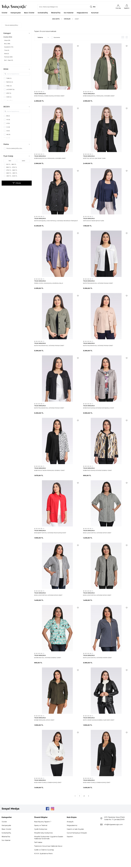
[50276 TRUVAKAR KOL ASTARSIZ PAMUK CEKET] (106, 254)
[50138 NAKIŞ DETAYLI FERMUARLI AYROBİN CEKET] (106, 66)
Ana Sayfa (56, 19)
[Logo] (14, 6)
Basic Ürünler (29, 13)
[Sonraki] (89, 796)
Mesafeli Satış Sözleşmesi (43, 833)
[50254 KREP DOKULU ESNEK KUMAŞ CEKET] (57, 753)
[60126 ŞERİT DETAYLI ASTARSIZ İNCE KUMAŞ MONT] (57, 503)
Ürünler (4, 13)
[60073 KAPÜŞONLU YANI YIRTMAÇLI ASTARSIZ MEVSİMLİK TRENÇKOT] (57, 191)
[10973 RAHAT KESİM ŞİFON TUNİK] (106, 191)
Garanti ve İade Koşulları (75, 829)
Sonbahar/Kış (43, 13)
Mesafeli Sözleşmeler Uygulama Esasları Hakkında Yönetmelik (48, 838)
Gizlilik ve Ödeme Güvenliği (44, 850)
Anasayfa (70, 822)
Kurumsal (94, 13)
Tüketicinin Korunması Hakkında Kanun (48, 846)
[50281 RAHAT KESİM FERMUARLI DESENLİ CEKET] (57, 441)
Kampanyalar (16, 13)
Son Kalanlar (69, 13)
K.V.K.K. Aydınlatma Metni (43, 853)
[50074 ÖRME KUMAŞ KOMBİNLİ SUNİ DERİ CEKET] (106, 690)
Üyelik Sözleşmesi (40, 829)
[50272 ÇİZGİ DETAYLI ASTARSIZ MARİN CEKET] (106, 628)
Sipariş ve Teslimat (40, 825)
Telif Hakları (38, 842)
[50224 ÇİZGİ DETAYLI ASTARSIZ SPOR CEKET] (106, 503)
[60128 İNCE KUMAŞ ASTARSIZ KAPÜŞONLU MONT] (106, 378)
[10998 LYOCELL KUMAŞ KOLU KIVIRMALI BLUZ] (57, 254)
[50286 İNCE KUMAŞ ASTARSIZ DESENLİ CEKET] (106, 441)
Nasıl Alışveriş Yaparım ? (42, 822)
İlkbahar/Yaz (55, 13)
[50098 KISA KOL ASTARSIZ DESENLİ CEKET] (57, 628)
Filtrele (18, 183)
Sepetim (70, 837)
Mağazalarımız (82, 13)
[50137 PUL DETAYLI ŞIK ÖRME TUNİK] (106, 129)
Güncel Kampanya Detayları (77, 833)
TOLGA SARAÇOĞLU (11, 25)
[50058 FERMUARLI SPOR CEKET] (57, 690)
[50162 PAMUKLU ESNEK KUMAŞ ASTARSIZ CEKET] (57, 66)
